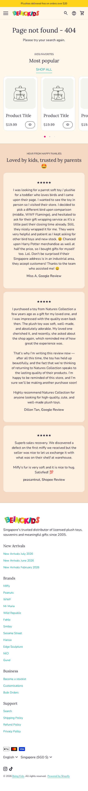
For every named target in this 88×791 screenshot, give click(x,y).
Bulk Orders (11, 692)
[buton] (11, 757)
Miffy (6, 586)
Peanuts (8, 593)
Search (7, 711)
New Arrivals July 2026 (18, 554)
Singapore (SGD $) (37, 757)
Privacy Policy (12, 731)
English (11, 757)
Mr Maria (9, 606)
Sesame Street (12, 633)
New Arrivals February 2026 (21, 567)
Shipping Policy (13, 718)
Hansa (7, 640)
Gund (6, 660)
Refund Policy (12, 725)
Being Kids (18, 776)
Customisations (13, 686)
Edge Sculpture (13, 647)
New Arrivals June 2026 (18, 561)
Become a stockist (14, 679)
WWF (7, 599)
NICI (6, 653)
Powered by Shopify (58, 776)
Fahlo (6, 620)
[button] (45, 136)
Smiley (7, 626)
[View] (20, 93)
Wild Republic (12, 613)
